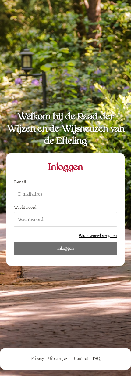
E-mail (20, 182)
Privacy (37, 358)
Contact (81, 358)
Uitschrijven (59, 358)
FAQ (96, 358)
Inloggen (65, 248)
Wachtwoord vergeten (98, 236)
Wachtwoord (25, 207)
